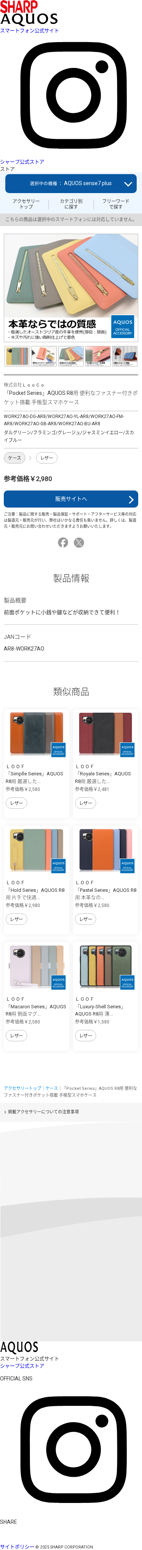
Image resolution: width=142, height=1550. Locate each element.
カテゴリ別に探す (71, 204)
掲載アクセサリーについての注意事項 (43, 1112)
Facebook (64, 542)
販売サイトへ (71, 499)
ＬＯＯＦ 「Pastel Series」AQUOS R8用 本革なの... (105, 890)
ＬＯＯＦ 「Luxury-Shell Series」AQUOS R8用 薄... (100, 1006)
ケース (14, 458)
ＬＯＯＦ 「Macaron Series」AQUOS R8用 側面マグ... (36, 1006)
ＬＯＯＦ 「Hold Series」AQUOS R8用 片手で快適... (35, 890)
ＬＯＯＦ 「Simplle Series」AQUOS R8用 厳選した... (34, 774)
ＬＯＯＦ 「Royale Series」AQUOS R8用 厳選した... (103, 774)
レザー (46, 458)
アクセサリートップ (26, 204)
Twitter (80, 542)
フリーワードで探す (116, 204)
